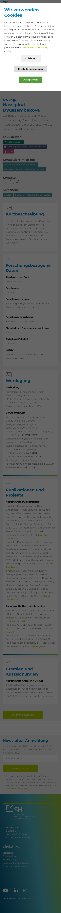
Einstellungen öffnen (30, 69)
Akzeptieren (30, 79)
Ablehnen (30, 58)
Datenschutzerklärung (35, 47)
